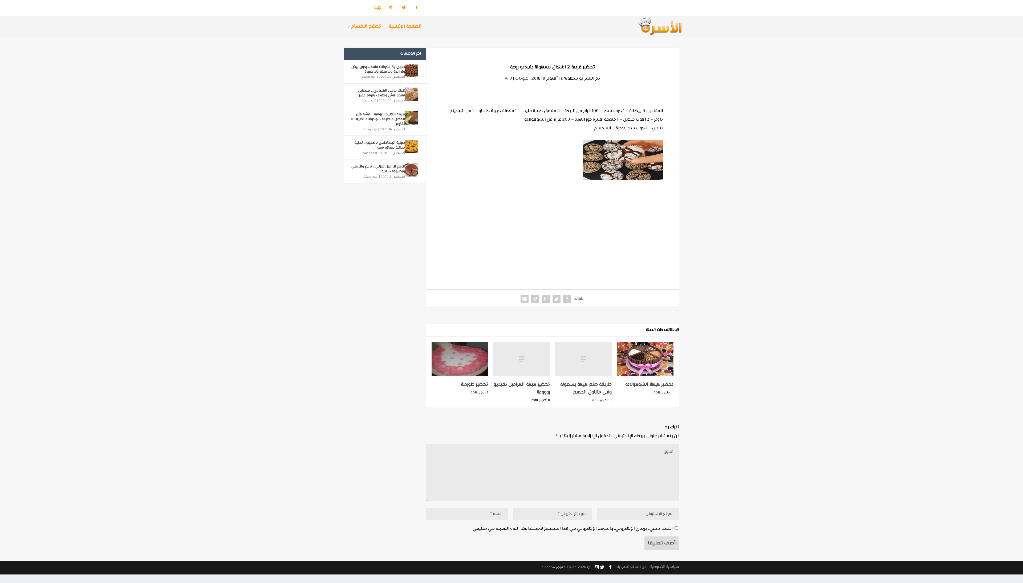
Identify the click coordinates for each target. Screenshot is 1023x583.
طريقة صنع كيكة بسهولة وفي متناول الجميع (586, 388)
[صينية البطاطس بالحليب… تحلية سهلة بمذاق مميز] (411, 146)
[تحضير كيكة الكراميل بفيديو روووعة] (521, 359)
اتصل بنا (622, 567)
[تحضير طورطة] (460, 359)
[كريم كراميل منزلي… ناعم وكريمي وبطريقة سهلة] (411, 170)
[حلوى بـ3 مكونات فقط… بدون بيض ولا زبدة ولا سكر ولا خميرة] (411, 70)
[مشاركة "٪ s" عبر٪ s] (567, 299)
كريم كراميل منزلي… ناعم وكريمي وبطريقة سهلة (378, 169)
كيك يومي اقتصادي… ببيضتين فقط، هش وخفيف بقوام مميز (381, 93)
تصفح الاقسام (366, 27)
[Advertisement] (552, 223)
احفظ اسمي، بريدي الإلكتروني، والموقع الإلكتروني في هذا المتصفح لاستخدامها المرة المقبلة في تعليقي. (572, 528)
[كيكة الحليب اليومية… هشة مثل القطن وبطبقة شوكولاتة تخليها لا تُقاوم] (411, 118)
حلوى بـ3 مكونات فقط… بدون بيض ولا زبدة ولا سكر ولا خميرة (378, 69)
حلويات (521, 78)
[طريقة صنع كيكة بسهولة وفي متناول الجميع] (583, 359)
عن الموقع (638, 567)
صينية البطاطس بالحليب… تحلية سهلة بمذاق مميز (380, 145)
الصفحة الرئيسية (405, 27)
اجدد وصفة (369, 77)
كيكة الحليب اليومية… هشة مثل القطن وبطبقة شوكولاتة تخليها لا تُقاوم (378, 119)
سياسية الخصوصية (664, 567)
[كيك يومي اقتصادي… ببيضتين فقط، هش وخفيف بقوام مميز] (411, 94)
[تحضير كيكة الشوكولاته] (645, 359)
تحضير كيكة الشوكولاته (649, 384)
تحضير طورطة (474, 384)
